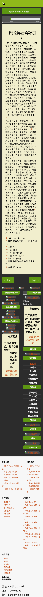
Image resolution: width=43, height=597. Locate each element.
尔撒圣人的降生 (31, 502)
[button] (5, 19)
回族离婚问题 (34, 486)
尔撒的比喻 (33, 408)
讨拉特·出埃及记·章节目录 (19, 11)
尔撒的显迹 (33, 411)
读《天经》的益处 (10, 471)
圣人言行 (33, 396)
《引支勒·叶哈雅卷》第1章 (32, 340)
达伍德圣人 (8, 513)
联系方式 (5, 576)
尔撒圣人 (33, 400)
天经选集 (33, 375)
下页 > (35, 280)
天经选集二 (33, 379)
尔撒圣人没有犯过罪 (32, 534)
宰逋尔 (33, 367)
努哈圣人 (7, 505)
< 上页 (7, 280)
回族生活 (30, 462)
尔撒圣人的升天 (31, 542)
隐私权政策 (6, 579)
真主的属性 (33, 415)
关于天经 (33, 392)
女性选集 (33, 382)
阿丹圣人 (7, 502)
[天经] (3, 3)
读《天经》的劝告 (10, 474)
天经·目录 (5, 554)
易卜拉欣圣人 (9, 508)
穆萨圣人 (7, 510)
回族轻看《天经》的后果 (13, 489)
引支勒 (33, 371)
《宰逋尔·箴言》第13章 (11, 372)
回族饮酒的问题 (34, 483)
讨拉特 (33, 363)
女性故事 (33, 404)
